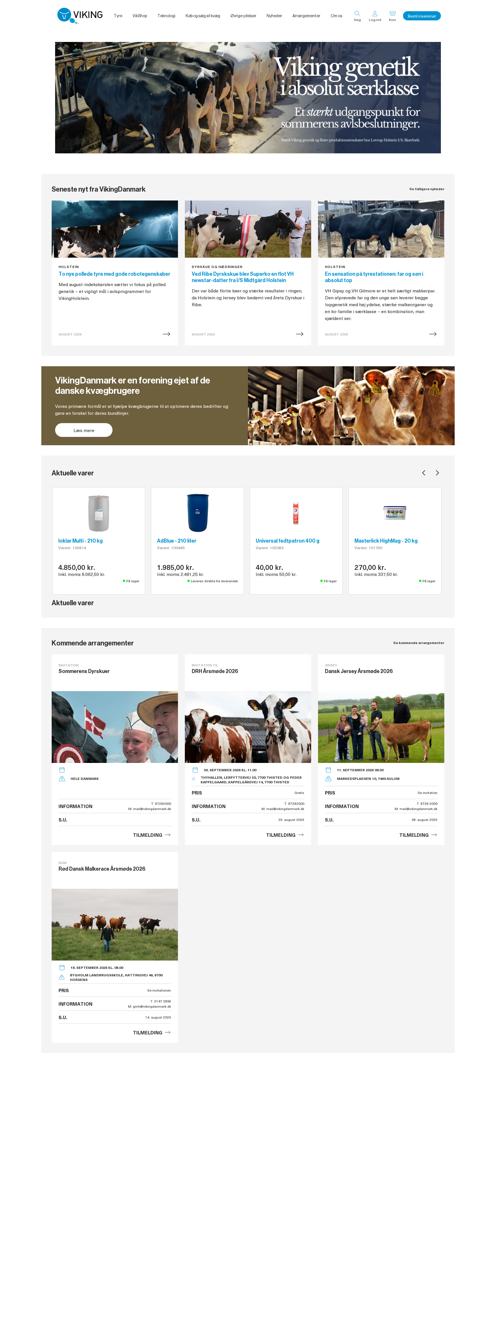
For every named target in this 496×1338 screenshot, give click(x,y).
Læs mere (83, 430)
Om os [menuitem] (336, 15)
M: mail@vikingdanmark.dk (149, 808)
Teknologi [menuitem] (166, 15)
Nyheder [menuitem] (274, 15)
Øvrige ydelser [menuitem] (243, 15)
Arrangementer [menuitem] (306, 15)
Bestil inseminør (422, 16)
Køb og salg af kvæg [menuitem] (203, 15)
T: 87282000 (161, 803)
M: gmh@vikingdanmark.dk (149, 1006)
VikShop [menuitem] (140, 15)
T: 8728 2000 (427, 803)
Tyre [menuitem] (118, 15)
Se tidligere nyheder (426, 189)
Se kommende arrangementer (418, 643)
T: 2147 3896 (160, 1001)
